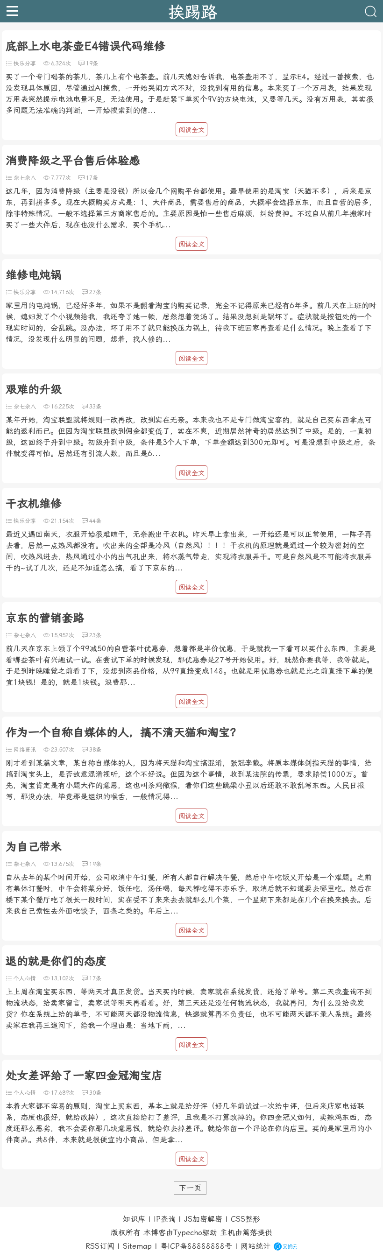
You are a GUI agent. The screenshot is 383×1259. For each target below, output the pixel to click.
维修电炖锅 (34, 274)
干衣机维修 (34, 503)
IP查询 (165, 1219)
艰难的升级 (34, 389)
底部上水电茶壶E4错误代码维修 (85, 46)
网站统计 (255, 1246)
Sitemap (137, 1246)
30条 (95, 1093)
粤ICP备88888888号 (196, 1246)
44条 (95, 521)
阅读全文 (191, 130)
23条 (95, 635)
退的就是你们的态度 (56, 961)
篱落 (249, 1232)
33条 (95, 406)
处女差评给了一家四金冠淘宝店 (84, 1075)
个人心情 (25, 978)
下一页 (190, 1187)
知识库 (134, 1219)
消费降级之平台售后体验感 (73, 160)
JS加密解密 (203, 1219)
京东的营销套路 (45, 618)
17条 (92, 178)
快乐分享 (25, 63)
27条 (95, 292)
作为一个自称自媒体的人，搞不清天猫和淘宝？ (123, 732)
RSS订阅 (99, 1246)
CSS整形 (245, 1219)
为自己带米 (34, 846)
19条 (92, 63)
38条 (95, 749)
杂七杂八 (25, 178)
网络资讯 (25, 749)
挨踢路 (192, 11)
